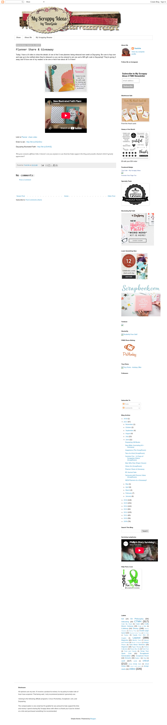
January (129, 496)
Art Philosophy (137, 619)
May (127, 484)
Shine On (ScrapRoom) (133, 466)
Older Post (111, 196)
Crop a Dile (142, 626)
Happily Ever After (139, 635)
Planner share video (29, 137)
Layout (136, 637)
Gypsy (126, 635)
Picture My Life (134, 649)
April (127, 487)
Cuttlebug (124, 628)
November (129, 424)
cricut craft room (135, 666)
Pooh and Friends (130, 651)
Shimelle (128, 658)
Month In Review (137, 642)
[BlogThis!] (49, 165)
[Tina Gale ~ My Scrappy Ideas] (122, 173)
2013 (126, 509)
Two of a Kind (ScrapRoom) (135, 453)
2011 (126, 515)
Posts (126, 404)
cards (135, 661)
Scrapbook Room (142, 656)
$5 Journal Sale (130, 472)
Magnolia (124, 640)
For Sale (146, 633)
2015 (126, 503)
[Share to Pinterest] (56, 165)
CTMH (137, 621)
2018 (126, 419)
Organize (124, 647)
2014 (126, 506)
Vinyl (144, 658)
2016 (126, 500)
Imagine (123, 638)
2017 (126, 422)
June (127, 440)
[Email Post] (42, 165)
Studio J (137, 658)
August (128, 433)
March (128, 490)
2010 (126, 518)
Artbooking (125, 622)
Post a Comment (25, 180)
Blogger (93, 719)
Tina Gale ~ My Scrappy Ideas (131, 170)
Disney (135, 628)
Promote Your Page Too (128, 175)
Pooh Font (145, 649)
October (129, 427)
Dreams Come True (135, 633)
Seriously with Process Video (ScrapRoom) (135, 476)
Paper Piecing (136, 647)
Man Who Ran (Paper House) (135, 463)
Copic (138, 624)
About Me (28, 37)
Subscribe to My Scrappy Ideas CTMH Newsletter (134, 75)
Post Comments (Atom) (34, 200)
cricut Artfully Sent (135, 664)
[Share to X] (51, 165)
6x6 (122, 619)
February (129, 493)
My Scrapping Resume (44, 37)
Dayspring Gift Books (132, 442)
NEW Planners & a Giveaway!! (136, 480)
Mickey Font (136, 640)
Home (18, 37)
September (130, 430)
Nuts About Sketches (137, 645)
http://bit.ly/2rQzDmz (34, 142)
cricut (146, 660)
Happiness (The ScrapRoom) (135, 450)
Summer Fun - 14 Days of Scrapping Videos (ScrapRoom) (134, 458)
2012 (126, 512)
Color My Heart (126, 624)
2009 (126, 521)
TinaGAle (137, 48)
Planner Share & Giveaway (134, 469)
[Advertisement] (66, 188)
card (123, 661)
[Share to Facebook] (54, 165)
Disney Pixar (133, 630)
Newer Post (21, 196)
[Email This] (46, 165)
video (132, 668)
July (127, 436)
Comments (128, 408)
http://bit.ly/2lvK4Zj (44, 147)
